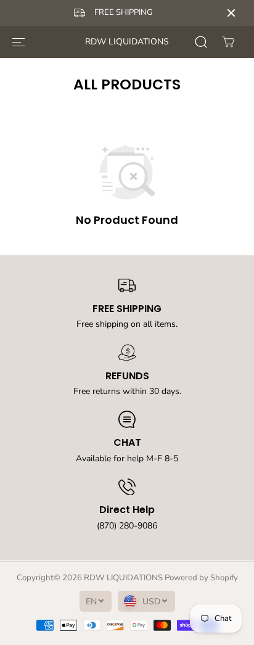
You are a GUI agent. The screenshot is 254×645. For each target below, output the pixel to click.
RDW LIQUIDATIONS (123, 577)
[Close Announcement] (231, 12)
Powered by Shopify (201, 577)
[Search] (201, 41)
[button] (18, 42)
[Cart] (228, 41)
